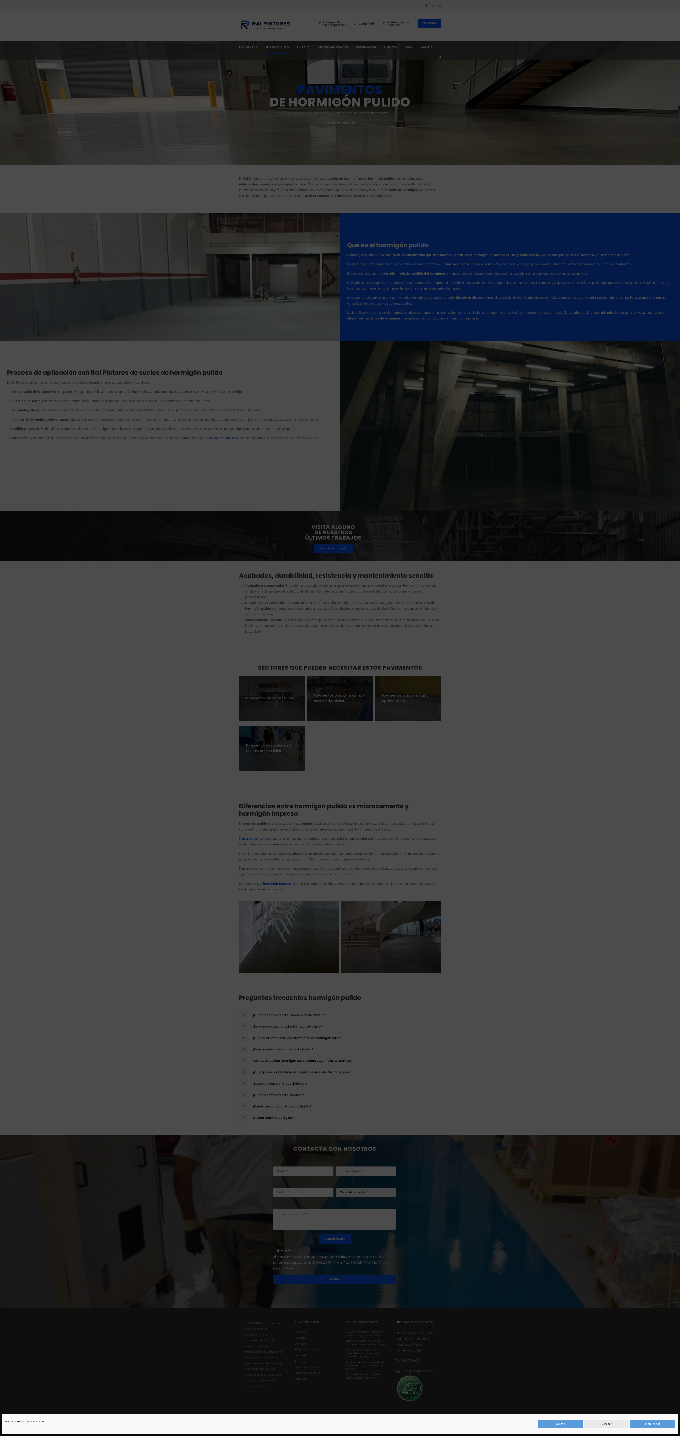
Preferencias (652, 1424)
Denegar (607, 1424)
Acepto (560, 1424)
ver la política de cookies (32, 1421)
